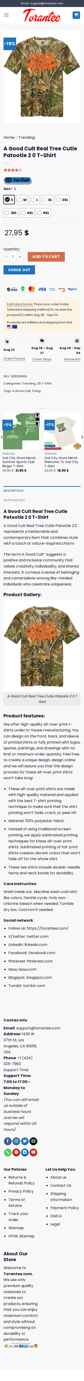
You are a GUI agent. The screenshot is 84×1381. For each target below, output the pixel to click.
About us (58, 1177)
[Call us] (8, 1152)
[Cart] (76, 15)
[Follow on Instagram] (16, 1141)
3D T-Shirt (44, 383)
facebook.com (41, 952)
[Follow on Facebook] (8, 1141)
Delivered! (72, 359)
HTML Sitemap (21, 1236)
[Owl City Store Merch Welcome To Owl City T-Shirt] (63, 431)
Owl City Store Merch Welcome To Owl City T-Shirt (61, 462)
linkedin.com (35, 944)
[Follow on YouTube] (33, 1152)
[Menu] (6, 15)
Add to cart (46, 256)
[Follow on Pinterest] (16, 1152)
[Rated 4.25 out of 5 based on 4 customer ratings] (42, 170)
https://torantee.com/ (48, 928)
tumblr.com (34, 985)
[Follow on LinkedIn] (25, 1152)
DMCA (56, 1216)
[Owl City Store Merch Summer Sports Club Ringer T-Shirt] (21, 431)
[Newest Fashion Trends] (42, 15)
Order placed (14, 358)
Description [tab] (13, 491)
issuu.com (28, 969)
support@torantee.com (38, 1028)
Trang (36, 391)
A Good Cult (21, 391)
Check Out (19, 269)
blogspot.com (39, 977)
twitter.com (38, 936)
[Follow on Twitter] (25, 1141)
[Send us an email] (33, 1141)
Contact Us (60, 1185)
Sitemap (16, 1228)
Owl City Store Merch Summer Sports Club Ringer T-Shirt (19, 462)
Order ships (41, 359)
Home (9, 137)
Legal (55, 1224)
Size (8, 189)
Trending (26, 137)
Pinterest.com (40, 961)
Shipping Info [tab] (14, 500)
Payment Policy (64, 1208)
